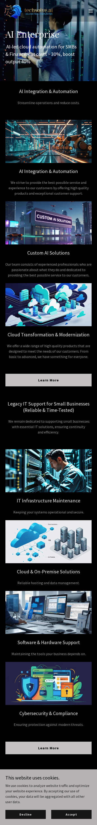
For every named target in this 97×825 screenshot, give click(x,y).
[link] (29, 11)
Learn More (48, 380)
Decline (25, 814)
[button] (90, 10)
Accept (71, 814)
